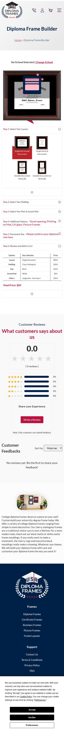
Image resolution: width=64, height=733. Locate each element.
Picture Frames (32, 630)
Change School (44, 62)
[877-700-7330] (34, 10)
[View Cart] (50, 10)
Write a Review (32, 419)
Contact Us (32, 654)
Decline (32, 717)
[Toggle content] (59, 129)
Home (17, 40)
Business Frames (32, 624)
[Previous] (32, 294)
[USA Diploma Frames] (32, 585)
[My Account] (42, 10)
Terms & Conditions (32, 659)
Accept (32, 710)
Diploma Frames (32, 614)
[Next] (32, 193)
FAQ (32, 670)
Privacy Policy (32, 665)
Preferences (32, 725)
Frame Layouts (32, 635)
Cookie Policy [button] (26, 697)
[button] (59, 10)
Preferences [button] (40, 700)
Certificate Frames (32, 619)
